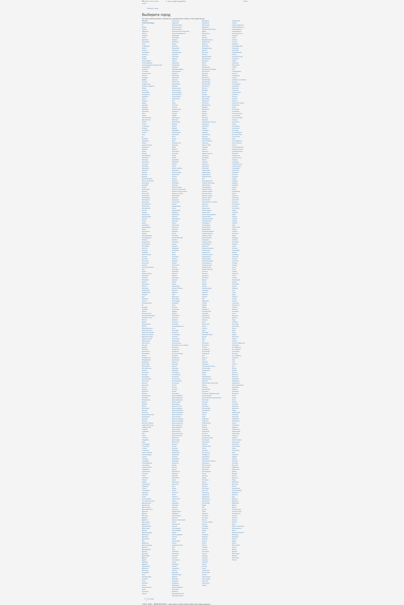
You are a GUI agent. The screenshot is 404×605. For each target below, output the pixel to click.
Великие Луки (146, 313)
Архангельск (146, 120)
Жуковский (175, 48)
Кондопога (175, 349)
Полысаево (206, 435)
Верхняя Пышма (147, 334)
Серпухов (235, 63)
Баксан (144, 153)
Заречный (175, 75)
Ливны (174, 532)
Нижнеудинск (206, 187)
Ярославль (235, 553)
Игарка (174, 126)
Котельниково (176, 381)
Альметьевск (146, 73)
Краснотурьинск (177, 423)
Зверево (175, 86)
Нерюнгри (205, 166)
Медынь (205, 44)
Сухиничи (235, 197)
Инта (173, 141)
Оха (203, 355)
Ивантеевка (176, 122)
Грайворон (145, 469)
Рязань (204, 545)
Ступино (235, 174)
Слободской (236, 84)
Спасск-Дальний (237, 147)
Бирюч (144, 233)
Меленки (205, 52)
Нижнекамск (206, 185)
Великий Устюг (147, 318)
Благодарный (146, 237)
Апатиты (145, 90)
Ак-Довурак (146, 46)
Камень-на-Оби (177, 193)
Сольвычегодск (237, 117)
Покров (204, 427)
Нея (203, 179)
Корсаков (175, 368)
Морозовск (205, 98)
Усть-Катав (235, 351)
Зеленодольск (177, 94)
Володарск (145, 376)
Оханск (204, 358)
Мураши (205, 107)
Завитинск (175, 50)
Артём (144, 115)
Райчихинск (206, 499)
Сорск (234, 124)
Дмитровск (145, 539)
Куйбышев (175, 459)
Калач (174, 166)
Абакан (144, 29)
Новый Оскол (206, 267)
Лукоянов (175, 551)
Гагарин (145, 429)
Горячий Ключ (147, 467)
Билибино (145, 225)
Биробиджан (146, 227)
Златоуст (175, 105)
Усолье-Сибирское (238, 343)
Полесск (205, 433)
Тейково (235, 240)
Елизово (145, 583)
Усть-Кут (235, 353)
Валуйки (145, 309)
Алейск (144, 58)
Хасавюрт (235, 391)
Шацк (234, 480)
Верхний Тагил (147, 330)
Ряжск (204, 543)
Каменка (175, 185)
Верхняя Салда (147, 336)
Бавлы (144, 143)
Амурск (144, 75)
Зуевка (174, 115)
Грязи (144, 475)
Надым (204, 128)
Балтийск (145, 166)
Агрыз (144, 37)
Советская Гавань (238, 103)
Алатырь (145, 54)
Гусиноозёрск (146, 499)
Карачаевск (176, 219)
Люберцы (175, 564)
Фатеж (234, 368)
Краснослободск (177, 419)
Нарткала (205, 143)
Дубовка (145, 562)
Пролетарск (206, 467)
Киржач (174, 275)
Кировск (174, 290)
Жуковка (175, 46)
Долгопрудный (147, 545)
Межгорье (205, 46)
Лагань (174, 501)
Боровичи (145, 275)
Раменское (206, 501)
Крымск (174, 444)
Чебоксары (236, 421)
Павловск (205, 364)
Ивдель (174, 124)
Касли (174, 233)
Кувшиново (176, 452)
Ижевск (174, 128)
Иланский (175, 134)
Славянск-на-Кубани (239, 80)
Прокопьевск (206, 465)
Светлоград (206, 579)
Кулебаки (175, 461)
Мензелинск (206, 58)
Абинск (144, 33)
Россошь (205, 518)
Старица (235, 160)
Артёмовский (146, 117)
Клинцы (174, 307)
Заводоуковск (176, 52)
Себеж (234, 23)
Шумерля (235, 492)
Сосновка (235, 130)
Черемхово (236, 429)
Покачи (204, 425)
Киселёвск (175, 299)
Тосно (234, 275)
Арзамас (145, 105)
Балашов (145, 164)
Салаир (204, 549)
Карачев (175, 221)
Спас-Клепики (237, 143)
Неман (204, 160)
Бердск (144, 212)
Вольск (144, 387)
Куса (173, 486)
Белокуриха (146, 197)
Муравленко (206, 105)
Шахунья (235, 478)
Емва (144, 589)
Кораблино (175, 358)
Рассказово (206, 503)
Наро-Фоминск (207, 141)
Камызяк (175, 197)
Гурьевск (145, 492)
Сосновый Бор (237, 134)
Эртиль (234, 520)
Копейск (175, 355)
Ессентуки (175, 21)
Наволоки (205, 126)
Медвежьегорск (207, 40)
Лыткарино (175, 560)
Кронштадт (175, 440)
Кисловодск (176, 301)
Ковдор (174, 311)
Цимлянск (235, 408)
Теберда (235, 237)
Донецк (144, 551)
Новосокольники (207, 248)
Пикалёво (205, 406)
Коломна (175, 332)
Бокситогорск (146, 254)
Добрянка (145, 543)
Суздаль (235, 183)
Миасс (204, 63)
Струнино (235, 172)
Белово (144, 191)
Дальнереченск (147, 509)
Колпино (175, 336)
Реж (203, 507)
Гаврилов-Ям (146, 427)
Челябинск (235, 425)
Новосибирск (206, 244)
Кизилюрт (175, 256)
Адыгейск (145, 40)
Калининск (175, 174)
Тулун (234, 292)
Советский (235, 105)
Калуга (174, 179)
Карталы (175, 229)
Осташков (205, 345)
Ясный (234, 560)
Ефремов (175, 23)
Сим (233, 69)
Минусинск (205, 71)
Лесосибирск (176, 530)
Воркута (145, 389)
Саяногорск (206, 572)
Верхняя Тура (147, 339)
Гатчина (145, 438)
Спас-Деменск (237, 141)
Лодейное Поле (177, 545)
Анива (144, 88)
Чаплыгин (235, 416)
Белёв (144, 187)
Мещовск (205, 61)
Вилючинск (146, 351)
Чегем (234, 423)
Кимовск (175, 261)
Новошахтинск (207, 265)
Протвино (205, 469)
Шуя (233, 496)
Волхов (144, 383)
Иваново (175, 120)
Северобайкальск (238, 27)
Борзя (144, 271)
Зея (173, 101)
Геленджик (145, 444)
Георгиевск (146, 446)
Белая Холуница (147, 181)
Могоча (204, 88)
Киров (174, 282)
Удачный (235, 315)
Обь (203, 299)
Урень (234, 332)
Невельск (205, 151)
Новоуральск (206, 256)
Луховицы (175, 553)
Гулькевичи (146, 490)
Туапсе (234, 286)
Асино (144, 124)
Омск (204, 322)
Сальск (204, 553)
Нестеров (205, 168)
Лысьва (174, 558)
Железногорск (177, 27)
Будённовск (146, 292)
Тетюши (234, 248)
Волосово (145, 381)
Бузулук (144, 294)
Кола (173, 328)
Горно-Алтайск (147, 452)
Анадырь (145, 77)
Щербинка (235, 503)
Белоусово (145, 206)
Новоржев (205, 240)
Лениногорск (176, 515)
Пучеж (204, 482)
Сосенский (235, 128)
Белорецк (145, 202)
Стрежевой (236, 168)
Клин (173, 305)
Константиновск (177, 353)
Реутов (204, 509)
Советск (234, 96)
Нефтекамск (206, 172)
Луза (173, 549)
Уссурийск (235, 345)
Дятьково (145, 570)
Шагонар (235, 465)
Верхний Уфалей (148, 332)
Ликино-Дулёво (177, 534)
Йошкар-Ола (176, 143)
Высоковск (145, 408)
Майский (175, 579)
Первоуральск (207, 379)
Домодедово (146, 549)
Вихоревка (145, 353)
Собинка (235, 94)
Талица (234, 221)
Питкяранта (206, 410)
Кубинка (175, 448)
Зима (174, 103)
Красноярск (176, 429)
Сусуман (235, 195)
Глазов (144, 448)
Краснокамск (176, 416)
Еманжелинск (146, 587)
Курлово (175, 475)
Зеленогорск (176, 88)
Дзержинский (146, 526)
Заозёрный (176, 65)
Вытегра (145, 412)
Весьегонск (146, 343)
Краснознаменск (177, 410)
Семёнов (235, 44)
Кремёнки (175, 438)
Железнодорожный (178, 33)
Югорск (234, 522)
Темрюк (234, 244)
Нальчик (205, 136)
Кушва (174, 488)
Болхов (144, 265)
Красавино (175, 393)
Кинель (174, 267)
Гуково (144, 488)
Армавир (145, 109)
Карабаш (175, 212)
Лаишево (175, 505)
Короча (174, 366)
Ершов (144, 593)
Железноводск (177, 25)
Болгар (144, 256)
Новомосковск (207, 235)
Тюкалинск (235, 305)
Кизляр (174, 259)
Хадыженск (236, 383)
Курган (174, 469)
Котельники (176, 379)
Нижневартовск (207, 181)
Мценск (204, 113)
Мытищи (205, 117)
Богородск (145, 246)
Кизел (174, 254)
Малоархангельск (178, 593)
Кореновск (175, 360)
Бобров (144, 240)
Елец (144, 581)
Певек (204, 372)
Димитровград (147, 532)
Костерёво (175, 372)
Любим (174, 566)
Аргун (144, 98)
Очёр (204, 360)
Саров (204, 564)
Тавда (234, 210)
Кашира (174, 246)
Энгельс (235, 518)
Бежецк (144, 176)
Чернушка (235, 444)
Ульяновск (235, 326)
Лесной (174, 526)
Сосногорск (236, 136)
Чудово (234, 456)
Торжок (234, 271)
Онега (204, 326)
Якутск (234, 543)
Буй (143, 296)
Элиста (234, 515)
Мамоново (205, 23)
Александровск (147, 63)
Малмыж (175, 591)
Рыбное (204, 539)
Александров (146, 61)
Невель (204, 149)
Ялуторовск (236, 545)
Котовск (174, 389)
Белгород (145, 183)
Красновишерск (177, 400)
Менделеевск (206, 56)
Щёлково (235, 501)
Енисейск (145, 591)
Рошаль (204, 524)
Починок (205, 450)
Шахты (234, 475)
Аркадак (145, 107)
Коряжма (175, 370)
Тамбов (234, 223)
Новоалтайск (206, 216)
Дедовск (145, 518)
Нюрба (204, 284)
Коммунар (175, 341)
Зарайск (175, 73)
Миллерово (206, 67)
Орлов (204, 336)
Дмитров (145, 537)
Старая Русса (236, 157)
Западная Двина (177, 69)
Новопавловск (207, 237)
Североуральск (237, 33)
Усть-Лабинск (236, 355)
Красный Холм (177, 435)
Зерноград (175, 98)
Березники (145, 214)
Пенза (204, 374)
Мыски (204, 115)
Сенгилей (235, 50)
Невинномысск (207, 153)
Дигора (144, 530)
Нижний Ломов (207, 191)
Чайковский (236, 412)
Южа (233, 524)
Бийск (144, 221)
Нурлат (204, 280)
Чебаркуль (235, 419)
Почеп (204, 448)
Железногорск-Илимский (180, 31)
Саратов (205, 562)
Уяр (233, 366)
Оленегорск (206, 318)
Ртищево (205, 526)
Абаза (144, 27)
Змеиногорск (176, 109)
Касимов (175, 231)
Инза (173, 136)
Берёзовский (146, 216)
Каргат (174, 223)
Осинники (205, 343)
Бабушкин (145, 141)
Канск (174, 208)
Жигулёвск (175, 37)
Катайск (174, 240)
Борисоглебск (147, 273)
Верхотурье (146, 341)
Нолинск (205, 273)
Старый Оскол (237, 164)
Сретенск (235, 153)
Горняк (144, 456)
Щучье (234, 507)
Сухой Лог (235, 200)
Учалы (234, 364)
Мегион (204, 37)
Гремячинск (146, 471)
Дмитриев (145, 534)
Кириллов (175, 277)
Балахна (145, 160)
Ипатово (175, 145)
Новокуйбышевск (208, 231)
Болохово (145, 263)
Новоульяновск (207, 254)
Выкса (144, 406)
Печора (204, 404)
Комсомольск (176, 343)
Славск (234, 77)
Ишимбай (175, 160)
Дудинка (145, 564)
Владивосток (146, 358)
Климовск (175, 303)
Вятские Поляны (147, 423)
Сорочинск (235, 122)
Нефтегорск (206, 170)
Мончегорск (206, 96)
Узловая (235, 322)
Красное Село (177, 406)
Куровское (175, 478)
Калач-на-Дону (177, 168)
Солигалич (235, 109)
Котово (174, 387)
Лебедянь (175, 513)
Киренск (175, 273)
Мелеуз (204, 54)
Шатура (234, 473)
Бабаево (145, 139)
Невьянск (205, 155)
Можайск (205, 90)
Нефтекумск (206, 174)
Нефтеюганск (206, 176)
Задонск (175, 58)
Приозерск (205, 463)
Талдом (234, 219)
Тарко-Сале (236, 227)
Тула (233, 290)
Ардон (144, 103)
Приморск (205, 459)
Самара (204, 555)
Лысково (175, 555)
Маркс (204, 31)
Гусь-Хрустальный (148, 501)
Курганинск (176, 471)
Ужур (233, 320)
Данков (144, 513)
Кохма (174, 391)
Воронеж (145, 391)
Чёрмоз (234, 438)
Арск (143, 113)
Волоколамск (146, 379)
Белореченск (146, 204)
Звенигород (176, 84)
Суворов (235, 176)
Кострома (175, 376)
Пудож (204, 478)
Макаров (175, 581)
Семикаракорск (237, 46)
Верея (144, 326)
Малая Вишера (177, 587)
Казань (174, 164)
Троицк (234, 282)
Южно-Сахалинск (238, 526)
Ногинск (204, 271)
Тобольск (235, 256)
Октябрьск (205, 309)
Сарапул (205, 560)
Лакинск (174, 507)
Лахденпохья (176, 511)
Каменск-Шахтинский (179, 191)
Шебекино (235, 482)
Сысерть (235, 206)
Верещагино (146, 324)
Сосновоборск (237, 132)
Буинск (144, 301)
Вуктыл (144, 402)
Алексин (145, 69)
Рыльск (204, 541)
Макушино (175, 585)
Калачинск (175, 170)
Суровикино (236, 191)
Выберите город (152, 8)
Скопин (234, 73)
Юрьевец (235, 534)
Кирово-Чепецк (177, 288)
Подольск (205, 421)
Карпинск (175, 227)
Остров (204, 347)
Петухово (205, 400)
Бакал (144, 151)
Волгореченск (147, 368)
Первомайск (206, 376)
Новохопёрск (206, 259)
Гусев (144, 496)
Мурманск (205, 109)
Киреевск (175, 271)
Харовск (235, 389)
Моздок (204, 94)
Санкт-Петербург (148, 23)
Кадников (175, 162)
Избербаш (175, 130)
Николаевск (206, 200)
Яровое (234, 551)
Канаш (174, 204)
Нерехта (205, 162)
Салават (205, 547)
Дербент (145, 520)
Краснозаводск (177, 408)
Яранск (234, 549)
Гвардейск (145, 440)
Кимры (174, 263)
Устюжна (235, 358)
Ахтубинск (145, 130)
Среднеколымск (237, 149)
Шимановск (236, 488)
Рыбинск (205, 537)
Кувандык (175, 450)
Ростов (204, 520)
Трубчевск (235, 284)
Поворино (205, 419)
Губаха (144, 480)
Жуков (174, 44)
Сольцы (234, 120)
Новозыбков (206, 225)
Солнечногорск (237, 113)
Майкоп (174, 577)
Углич (234, 313)
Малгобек (175, 589)
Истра (174, 155)
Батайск (145, 174)
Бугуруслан (146, 290)
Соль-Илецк (236, 115)
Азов (143, 44)
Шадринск (235, 467)
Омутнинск (205, 324)
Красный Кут (176, 431)
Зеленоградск (176, 92)
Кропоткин (175, 442)
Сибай (234, 67)
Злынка (174, 107)
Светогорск (206, 583)
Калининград (176, 172)
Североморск (236, 31)
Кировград (175, 286)
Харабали (235, 387)
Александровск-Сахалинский (152, 65)
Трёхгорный (236, 280)
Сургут (234, 189)
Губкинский (146, 484)
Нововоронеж (206, 221)
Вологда (145, 374)
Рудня (204, 530)
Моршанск (205, 101)
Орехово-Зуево (207, 334)
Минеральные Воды (209, 69)
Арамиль (145, 96)
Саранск (205, 558)
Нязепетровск (206, 288)
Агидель (145, 35)
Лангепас (175, 509)
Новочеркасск (206, 263)
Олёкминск (206, 315)
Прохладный (206, 471)
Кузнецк (174, 456)
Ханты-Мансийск (238, 385)
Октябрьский (206, 311)
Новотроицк (206, 250)
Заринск (175, 80)
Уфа (233, 360)
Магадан (175, 572)
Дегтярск (145, 515)
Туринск (234, 296)
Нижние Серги (207, 189)
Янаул (234, 547)
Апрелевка (145, 92)
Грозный (145, 473)
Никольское (206, 208)
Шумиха (235, 494)
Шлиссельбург (237, 490)
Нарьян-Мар (206, 145)
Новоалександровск (209, 214)
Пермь (204, 385)
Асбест (144, 122)
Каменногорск (177, 187)
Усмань (234, 341)
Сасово (204, 566)
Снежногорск (236, 92)
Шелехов (235, 484)
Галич (144, 435)
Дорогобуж (145, 555)
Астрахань (145, 126)
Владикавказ (146, 360)
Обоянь (204, 296)
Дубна (144, 560)
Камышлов (175, 202)
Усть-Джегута (236, 347)
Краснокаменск (177, 414)
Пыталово (205, 488)
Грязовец (145, 478)
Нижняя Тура (206, 197)
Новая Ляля (206, 212)
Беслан (144, 219)
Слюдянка (235, 86)
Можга (204, 92)
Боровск (145, 277)
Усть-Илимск (236, 349)
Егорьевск (145, 572)
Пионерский (206, 408)
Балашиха (145, 162)
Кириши (174, 280)
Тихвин (234, 252)
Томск (234, 267)
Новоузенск (206, 252)
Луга (173, 547)
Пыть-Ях (205, 490)
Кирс (173, 294)
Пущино (205, 486)
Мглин (204, 35)
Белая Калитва (147, 179)
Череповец (236, 433)
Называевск (206, 134)
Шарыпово (235, 469)
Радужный (205, 494)
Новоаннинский (207, 219)
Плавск (204, 412)
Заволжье (175, 56)
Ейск (143, 574)
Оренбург (205, 332)
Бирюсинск (146, 231)
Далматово (146, 505)
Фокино (234, 370)
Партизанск (206, 370)
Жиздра (174, 40)
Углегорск (235, 311)
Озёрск (204, 303)
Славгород (235, 75)
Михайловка (206, 80)
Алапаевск (145, 52)
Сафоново (205, 570)
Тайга (234, 214)
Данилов (145, 511)
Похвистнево (206, 446)
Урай (233, 330)
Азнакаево (145, 42)
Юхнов (234, 539)
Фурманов (235, 379)
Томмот (234, 265)
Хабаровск (235, 381)
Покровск (205, 429)
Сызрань (235, 202)
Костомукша (176, 374)
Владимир (145, 362)
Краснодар (175, 404)
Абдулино (145, 31)
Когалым (175, 318)
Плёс (203, 416)
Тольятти (235, 261)
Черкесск (235, 435)
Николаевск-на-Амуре (209, 202)
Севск (234, 37)
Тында (234, 301)
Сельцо (234, 42)
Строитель (235, 170)
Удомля (234, 318)
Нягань (204, 286)
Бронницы (145, 284)
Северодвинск (237, 29)
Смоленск (235, 88)
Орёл (204, 330)
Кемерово (175, 250)
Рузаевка (205, 534)
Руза (203, 532)
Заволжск (175, 54)
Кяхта (174, 494)
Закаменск (175, 63)
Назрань (205, 132)
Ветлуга (144, 345)
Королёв (175, 364)
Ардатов (145, 101)
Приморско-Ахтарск (209, 461)
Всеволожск (146, 400)
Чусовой (235, 461)
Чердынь (235, 427)
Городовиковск (147, 463)
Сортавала (235, 126)
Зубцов (174, 113)
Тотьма (234, 277)
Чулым (234, 459)
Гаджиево (145, 431)
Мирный (205, 73)
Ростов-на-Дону (207, 522)
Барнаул (145, 170)
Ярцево (234, 555)
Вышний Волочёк (148, 414)
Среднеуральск (237, 151)
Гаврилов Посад (147, 425)
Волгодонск (146, 366)
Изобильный (176, 132)
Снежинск (235, 90)
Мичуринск (205, 86)
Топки (234, 269)
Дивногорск (146, 528)
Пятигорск (205, 492)
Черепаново (236, 431)
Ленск (174, 522)
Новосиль (205, 246)
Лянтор (174, 570)
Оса (203, 341)
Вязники (145, 419)
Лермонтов (176, 524)
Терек (234, 246)
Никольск (205, 204)
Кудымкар (175, 454)
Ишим (174, 157)
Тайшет (234, 216)
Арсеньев (145, 111)
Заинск (174, 61)
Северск (235, 35)
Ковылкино (175, 315)
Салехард (205, 551)
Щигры (234, 505)
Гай (143, 433)
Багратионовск (147, 145)
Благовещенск (147, 235)
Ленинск (175, 518)
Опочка (204, 328)
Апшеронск (146, 94)
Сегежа (234, 40)
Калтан (174, 176)
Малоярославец (177, 595)
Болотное (145, 261)
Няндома (205, 290)
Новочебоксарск (207, 261)
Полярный (205, 440)
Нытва (204, 282)
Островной (205, 349)
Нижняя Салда (207, 195)
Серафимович (237, 52)
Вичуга (144, 355)
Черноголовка (237, 440)
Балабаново (146, 155)
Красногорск (176, 402)
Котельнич (175, 383)
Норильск (205, 275)
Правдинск (205, 454)
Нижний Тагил (207, 193)
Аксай (144, 48)
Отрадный (205, 353)
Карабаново (176, 210)
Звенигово (175, 82)
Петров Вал (206, 389)
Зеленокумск (176, 96)
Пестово (205, 387)
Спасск (234, 145)
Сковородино (236, 71)
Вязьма (144, 421)
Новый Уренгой (207, 269)
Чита (233, 452)
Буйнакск (145, 299)
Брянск (144, 286)
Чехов (234, 448)
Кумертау (175, 463)
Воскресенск (146, 395)
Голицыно (145, 450)
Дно (143, 541)
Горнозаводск (146, 454)
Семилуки (235, 48)
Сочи (233, 139)
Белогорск (145, 193)
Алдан (144, 56)
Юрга (234, 530)
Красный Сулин (177, 433)
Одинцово (205, 301)
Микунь (204, 65)
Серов (234, 61)
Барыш (144, 172)
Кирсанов (175, 296)
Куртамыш (175, 482)
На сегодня (150, 599)
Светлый (205, 581)
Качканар (175, 242)
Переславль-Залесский (210, 383)
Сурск (234, 193)
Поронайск (205, 442)
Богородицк (146, 244)
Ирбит (174, 147)
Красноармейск (177, 395)
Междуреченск (207, 48)
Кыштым (175, 492)
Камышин (175, 200)
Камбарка (175, 183)
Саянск (204, 574)
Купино (174, 467)
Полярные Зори (207, 438)
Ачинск (144, 132)
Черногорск (236, 442)
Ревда (204, 505)
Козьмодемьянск (177, 326)
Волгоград (145, 364)
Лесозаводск (176, 528)
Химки (234, 398)
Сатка (204, 568)
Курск (174, 480)
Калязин (175, 181)
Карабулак (175, 214)
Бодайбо (145, 252)
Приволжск (205, 456)
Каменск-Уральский (178, 189)
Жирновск (175, 42)
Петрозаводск (206, 395)
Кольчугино (176, 339)
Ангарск (144, 82)
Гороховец (145, 465)
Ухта (233, 362)
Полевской (205, 431)
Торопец (235, 273)
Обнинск (205, 294)
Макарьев (175, 583)
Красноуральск (177, 425)
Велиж (144, 311)
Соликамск (235, 111)
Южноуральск (236, 528)
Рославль (205, 515)
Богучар (145, 250)
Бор (143, 269)
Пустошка (205, 480)
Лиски (174, 539)
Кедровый (175, 248)
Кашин (174, 244)
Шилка (234, 486)
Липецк (174, 537)
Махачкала (206, 33)
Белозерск (145, 195)
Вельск (144, 320)
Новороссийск (207, 242)
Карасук (174, 216)
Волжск (144, 370)
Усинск (234, 339)
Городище (145, 461)
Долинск (145, 547)
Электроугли (236, 513)
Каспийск (175, 235)
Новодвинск (206, 223)
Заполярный (176, 71)
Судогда (235, 181)
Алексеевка (146, 67)
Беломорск (146, 200)
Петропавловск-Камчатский (211, 398)
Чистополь (235, 450)
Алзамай (145, 71)
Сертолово (235, 65)
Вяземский (145, 416)
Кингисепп (175, 265)
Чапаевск (235, 414)
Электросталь (236, 511)
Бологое (145, 259)
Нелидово (205, 157)
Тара (233, 225)
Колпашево (176, 334)
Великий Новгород (148, 315)
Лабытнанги (176, 499)
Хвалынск (235, 393)
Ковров (174, 313)
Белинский (145, 189)
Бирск (144, 229)
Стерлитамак (236, 166)
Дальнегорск (146, 507)
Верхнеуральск (147, 328)
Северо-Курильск (238, 25)
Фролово (235, 374)
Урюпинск (235, 336)
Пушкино (205, 484)
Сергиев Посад (237, 56)
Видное (144, 347)
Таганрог (235, 212)
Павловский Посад (208, 366)
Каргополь (175, 225)
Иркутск (174, 149)
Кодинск (175, 320)
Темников (235, 242)
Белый (144, 210)
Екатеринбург (146, 577)
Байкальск (145, 147)
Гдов (143, 442)
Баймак (144, 149)
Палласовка (206, 368)
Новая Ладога (207, 210)
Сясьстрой (235, 208)
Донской (145, 553)
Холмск (234, 402)
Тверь (234, 235)
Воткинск (145, 398)
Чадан (234, 410)
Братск (144, 282)
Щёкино (234, 499)
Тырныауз (235, 303)
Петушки (205, 402)
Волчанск (145, 385)
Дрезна (144, 558)
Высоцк (144, 410)
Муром (204, 111)
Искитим (175, 153)
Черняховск (236, 446)
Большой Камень (148, 267)
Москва (145, 21)
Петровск (205, 391)
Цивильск (235, 406)
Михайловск (206, 82)
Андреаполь (146, 84)
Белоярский (146, 208)
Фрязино (235, 376)
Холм (234, 400)
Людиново (175, 568)
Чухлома (235, 463)
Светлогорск (206, 577)
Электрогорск (236, 509)
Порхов (204, 444)
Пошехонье (206, 452)
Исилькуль (175, 151)
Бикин (144, 223)
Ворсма (144, 393)
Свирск (204, 585)
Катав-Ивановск (177, 237)
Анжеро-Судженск (148, 86)
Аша (143, 134)
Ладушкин (175, 503)
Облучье (205, 292)
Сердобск (235, 58)
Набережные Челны (209, 122)
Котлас (174, 385)
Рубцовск (205, 528)
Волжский (145, 372)
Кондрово (175, 351)
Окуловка (205, 313)
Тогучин (234, 259)
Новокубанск (206, 227)
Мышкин (205, 120)
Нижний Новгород (208, 183)
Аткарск (144, 128)
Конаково (175, 347)
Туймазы (235, 288)
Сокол (234, 107)
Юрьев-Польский (238, 532)
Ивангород (175, 117)
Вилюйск (145, 349)
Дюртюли (145, 568)
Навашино (205, 124)
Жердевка (175, 35)
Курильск (175, 473)
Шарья (234, 471)
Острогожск (206, 351)
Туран (234, 294)
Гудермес (145, 486)
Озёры (204, 307)
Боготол (145, 248)
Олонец (204, 320)
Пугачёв (204, 475)
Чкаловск (235, 454)
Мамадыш (205, 21)
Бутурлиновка (147, 303)
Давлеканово (146, 503)
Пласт (204, 414)
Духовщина (146, 566)
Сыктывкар (235, 204)
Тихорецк (235, 254)
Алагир (144, 50)
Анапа (144, 80)
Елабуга (145, 579)
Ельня (144, 585)
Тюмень (234, 307)
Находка (205, 147)
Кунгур (174, 465)
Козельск (175, 322)
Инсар (174, 139)
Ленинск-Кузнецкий (178, 520)
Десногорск (146, 522)
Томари (234, 263)
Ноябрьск (205, 277)
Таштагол (235, 233)
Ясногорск (235, 558)
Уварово (235, 309)
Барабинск (145, 168)
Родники (205, 513)
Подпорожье (206, 423)
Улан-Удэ (235, 324)
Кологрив (175, 330)
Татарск (234, 231)
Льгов (174, 562)
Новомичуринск (207, 233)
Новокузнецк (206, 229)
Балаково (145, 157)
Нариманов (206, 139)
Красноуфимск (177, 427)
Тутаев (234, 299)
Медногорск (206, 42)
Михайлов (205, 77)
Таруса (234, 229)
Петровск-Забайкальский (210, 393)
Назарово (205, 130)
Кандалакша (176, 206)
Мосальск (205, 103)
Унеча (234, 328)
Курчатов (175, 484)
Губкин (144, 482)
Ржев (203, 511)
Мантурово (206, 25)
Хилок (234, 395)
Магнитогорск (176, 574)
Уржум (234, 334)
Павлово (205, 362)
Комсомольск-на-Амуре (180, 345)
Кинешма (175, 269)
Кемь (173, 252)
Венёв (144, 322)
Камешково (176, 195)
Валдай (144, 307)
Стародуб (235, 162)
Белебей (145, 185)
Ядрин (234, 541)
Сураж (234, 187)
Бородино (145, 280)
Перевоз (205, 381)
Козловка (175, 324)
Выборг (144, 404)
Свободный (236, 21)
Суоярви (235, 185)
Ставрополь (236, 155)
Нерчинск (205, 164)
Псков (204, 473)
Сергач (234, 54)
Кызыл (174, 490)
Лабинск (175, 496)
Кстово (174, 446)
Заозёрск (175, 67)
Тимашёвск (236, 250)
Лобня (174, 543)
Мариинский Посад (208, 29)
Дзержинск (145, 524)
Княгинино (175, 309)
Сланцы (234, 82)
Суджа (234, 179)
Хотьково (235, 404)
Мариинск (205, 27)
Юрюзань (235, 537)
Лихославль (176, 541)
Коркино (175, 362)
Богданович (146, 242)
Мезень (204, 50)
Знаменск (175, 111)
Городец (145, 459)
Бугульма (145, 288)
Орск (203, 339)
